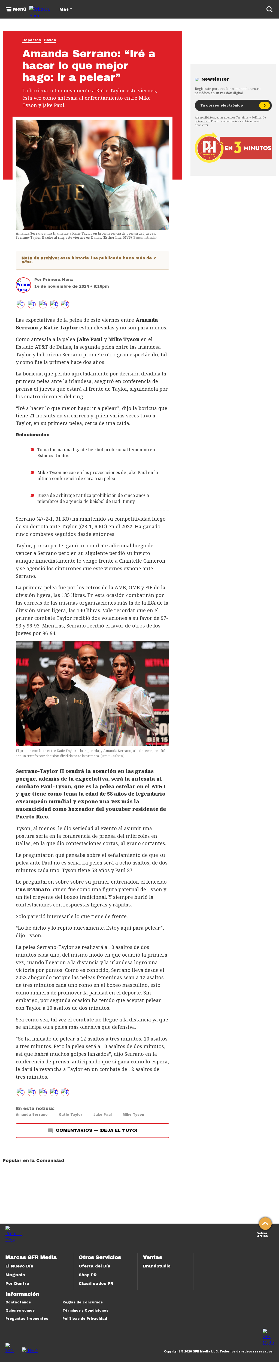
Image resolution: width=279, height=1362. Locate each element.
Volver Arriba (262, 1234)
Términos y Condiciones (85, 1310)
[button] (32, 304)
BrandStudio (157, 1266)
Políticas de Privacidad (84, 1319)
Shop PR (88, 1275)
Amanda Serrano (32, 1115)
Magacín (15, 1275)
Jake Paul (102, 1115)
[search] (269, 9)
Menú (19, 9)
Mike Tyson (133, 1115)
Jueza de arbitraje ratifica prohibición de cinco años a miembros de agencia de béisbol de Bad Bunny (93, 498)
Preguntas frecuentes (26, 1319)
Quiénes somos (20, 1310)
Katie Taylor (70, 1115)
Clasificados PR (96, 1284)
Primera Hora (58, 280)
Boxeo (50, 40)
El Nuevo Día (19, 1266)
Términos (242, 117)
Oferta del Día (95, 1266)
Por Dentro (17, 1284)
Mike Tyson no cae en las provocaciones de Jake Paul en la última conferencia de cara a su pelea (97, 475)
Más (64, 9)
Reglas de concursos (82, 1302)
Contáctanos (18, 1302)
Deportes (31, 40)
